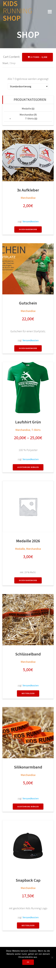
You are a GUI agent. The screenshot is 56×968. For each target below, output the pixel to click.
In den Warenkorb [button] (28, 229)
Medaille (26, 108)
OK (28, 962)
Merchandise (26, 114)
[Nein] (52, 957)
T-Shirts (29, 118)
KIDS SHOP (17, 11)
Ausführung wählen (28, 467)
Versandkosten (31, 221)
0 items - (38, 57)
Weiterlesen (28, 693)
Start (5, 63)
